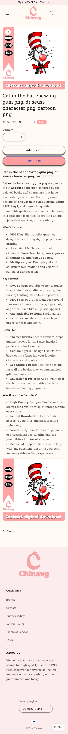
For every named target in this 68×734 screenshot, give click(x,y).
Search (10, 599)
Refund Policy (15, 623)
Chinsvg (38, 728)
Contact (11, 607)
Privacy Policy (15, 616)
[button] (7, 13)
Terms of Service (17, 631)
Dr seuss (17, 188)
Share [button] (10, 531)
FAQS (9, 639)
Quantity (8, 129)
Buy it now (34, 161)
